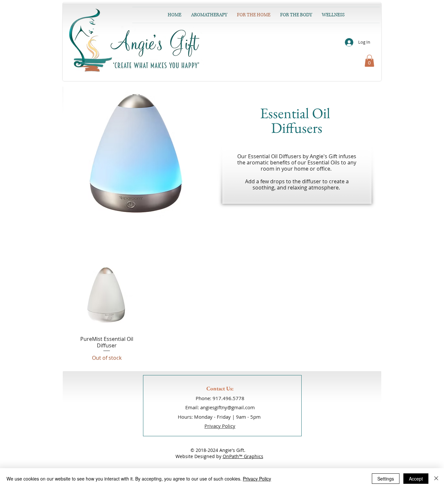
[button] (369, 61)
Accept (416, 478)
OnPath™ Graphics (243, 456)
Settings (385, 478)
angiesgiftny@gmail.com (227, 407)
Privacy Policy (257, 478)
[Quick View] (107, 295)
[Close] (436, 478)
